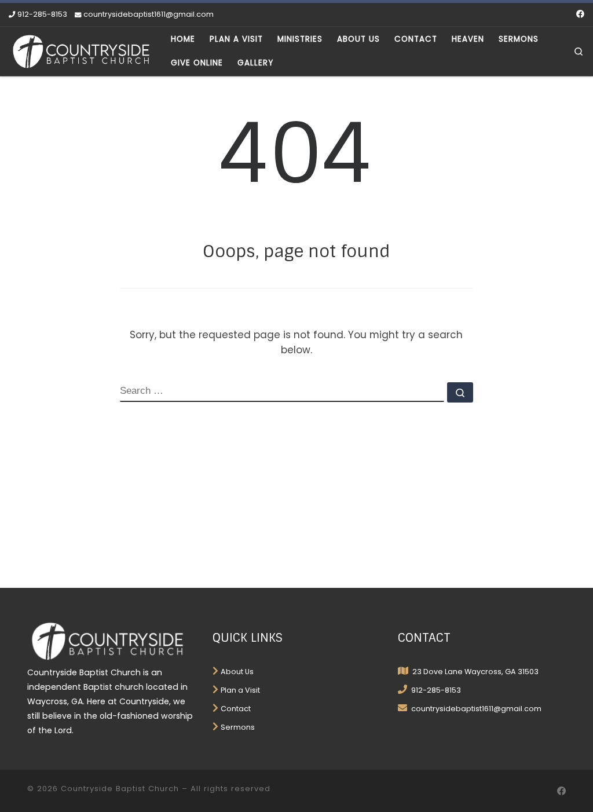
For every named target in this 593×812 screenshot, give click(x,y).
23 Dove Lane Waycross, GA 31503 (475, 671)
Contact (236, 709)
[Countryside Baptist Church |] (81, 50)
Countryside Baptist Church (120, 788)
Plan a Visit (240, 690)
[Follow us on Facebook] (580, 14)
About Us (237, 671)
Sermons (238, 727)
